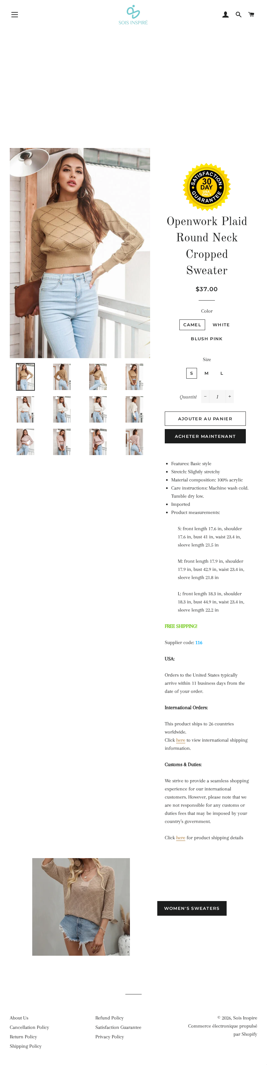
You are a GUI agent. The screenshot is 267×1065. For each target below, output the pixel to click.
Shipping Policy (26, 1046)
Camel (192, 324)
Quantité (188, 397)
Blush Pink (206, 338)
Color (207, 311)
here (180, 740)
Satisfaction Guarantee (118, 1027)
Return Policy (23, 1037)
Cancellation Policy (29, 1027)
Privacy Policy (109, 1037)
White (221, 324)
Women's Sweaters (192, 908)
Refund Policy (109, 1018)
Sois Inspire (245, 1018)
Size (207, 359)
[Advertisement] (133, 73)
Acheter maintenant (205, 436)
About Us (19, 1018)
